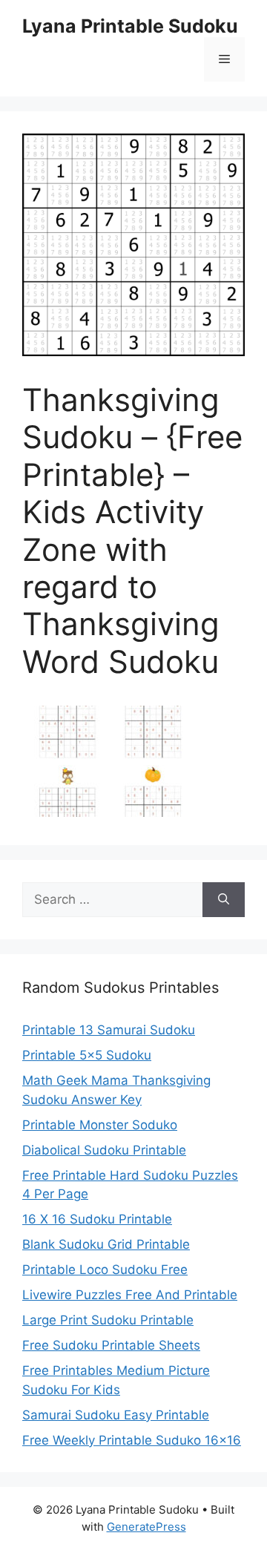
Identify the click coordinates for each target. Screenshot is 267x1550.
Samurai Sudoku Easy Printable (115, 1415)
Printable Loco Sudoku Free (105, 1269)
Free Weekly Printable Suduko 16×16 (131, 1440)
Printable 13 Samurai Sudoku (108, 1029)
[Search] (223, 900)
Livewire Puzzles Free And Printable (129, 1294)
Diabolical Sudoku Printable (104, 1150)
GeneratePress (146, 1527)
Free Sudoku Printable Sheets (111, 1345)
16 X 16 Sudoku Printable (97, 1219)
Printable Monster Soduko (99, 1124)
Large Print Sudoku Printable (108, 1320)
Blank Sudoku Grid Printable (106, 1244)
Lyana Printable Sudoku (130, 26)
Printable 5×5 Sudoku (86, 1055)
